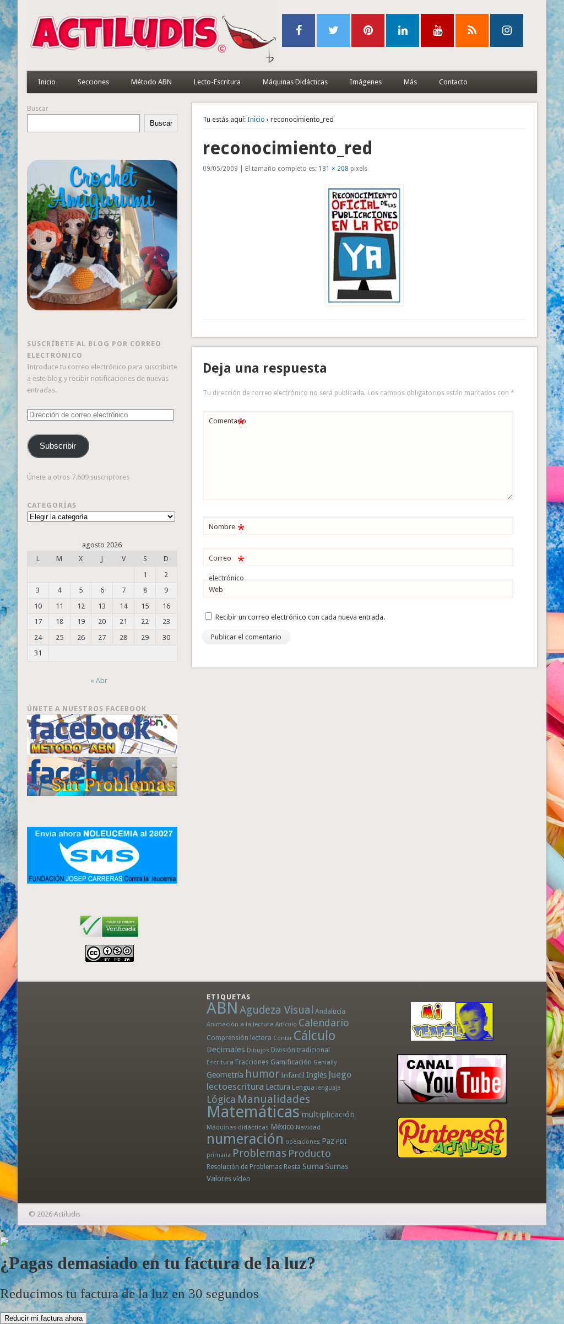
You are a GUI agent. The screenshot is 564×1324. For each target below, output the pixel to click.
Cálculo (314, 1035)
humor (262, 1073)
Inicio (47, 82)
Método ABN (151, 82)
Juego (339, 1074)
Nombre (227, 529)
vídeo (242, 1179)
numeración (245, 1139)
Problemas (259, 1153)
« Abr (98, 680)
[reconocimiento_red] (365, 245)
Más (410, 82)
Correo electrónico (227, 567)
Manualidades (273, 1099)
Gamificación (291, 1062)
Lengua (303, 1087)
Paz (328, 1141)
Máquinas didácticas (238, 1127)
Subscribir (58, 446)
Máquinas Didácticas (295, 82)
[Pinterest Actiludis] (452, 1137)
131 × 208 (333, 169)
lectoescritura (235, 1086)
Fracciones (252, 1062)
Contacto (453, 82)
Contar (282, 1038)
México (282, 1126)
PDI (341, 1141)
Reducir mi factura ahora (43, 1318)
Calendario (324, 1023)
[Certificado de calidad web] (109, 939)
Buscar (37, 108)
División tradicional (300, 1050)
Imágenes (366, 82)
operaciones (302, 1141)
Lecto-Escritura (217, 82)
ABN (222, 1008)
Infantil (293, 1074)
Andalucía (330, 1011)
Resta (292, 1166)
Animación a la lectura (240, 1024)
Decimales (226, 1049)
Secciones (93, 82)
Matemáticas (253, 1111)
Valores (219, 1178)
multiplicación (328, 1115)
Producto (309, 1153)
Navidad (308, 1127)
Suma (312, 1166)
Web (216, 589)
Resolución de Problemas (244, 1167)
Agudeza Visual (276, 1010)
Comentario (227, 423)
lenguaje (328, 1087)
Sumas (336, 1166)
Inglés (316, 1074)
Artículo (286, 1024)
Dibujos (258, 1050)
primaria (219, 1155)
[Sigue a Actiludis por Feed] (472, 30)
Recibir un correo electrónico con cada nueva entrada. (300, 617)
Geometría (225, 1074)
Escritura (220, 1062)
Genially (325, 1062)
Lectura (277, 1087)
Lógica (221, 1099)
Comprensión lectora (239, 1038)
